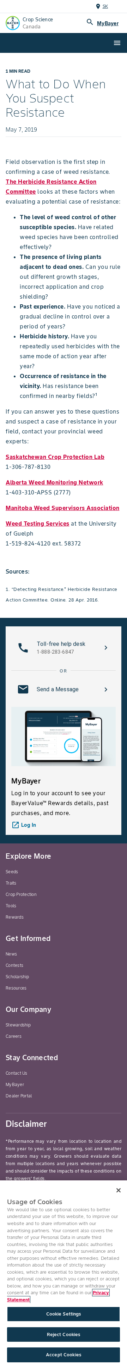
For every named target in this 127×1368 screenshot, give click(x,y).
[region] (63, 1274)
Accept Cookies (63, 1355)
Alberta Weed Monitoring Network (54, 482)
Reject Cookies (63, 1334)
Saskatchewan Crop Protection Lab (55, 456)
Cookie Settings (63, 1314)
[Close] (118, 1190)
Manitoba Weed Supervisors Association (63, 507)
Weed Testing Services (37, 523)
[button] (63, 647)
